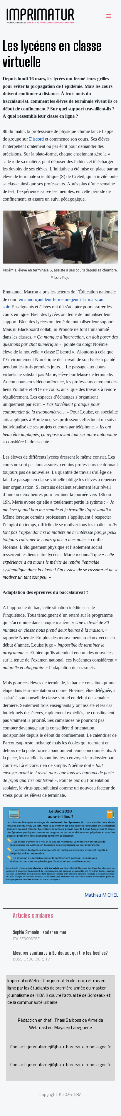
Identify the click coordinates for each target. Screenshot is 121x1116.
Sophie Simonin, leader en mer (39, 932)
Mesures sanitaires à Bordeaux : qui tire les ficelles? (60, 953)
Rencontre (29, 938)
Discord (36, 138)
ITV (15, 938)
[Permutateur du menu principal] (108, 16)
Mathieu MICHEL (101, 895)
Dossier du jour (28, 959)
